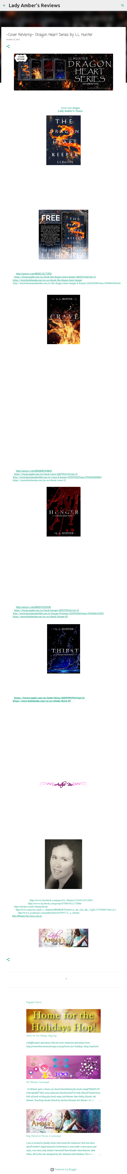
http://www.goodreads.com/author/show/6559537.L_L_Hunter (48, 912)
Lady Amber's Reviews (34, 5)
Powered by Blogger (65, 1170)
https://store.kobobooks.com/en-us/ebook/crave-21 (39, 480)
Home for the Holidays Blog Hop (41, 1036)
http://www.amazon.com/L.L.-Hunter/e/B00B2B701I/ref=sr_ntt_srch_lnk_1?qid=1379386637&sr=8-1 (66, 909)
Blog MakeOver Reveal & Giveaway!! (43, 1136)
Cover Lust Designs (70, 108)
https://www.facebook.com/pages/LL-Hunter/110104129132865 (61, 900)
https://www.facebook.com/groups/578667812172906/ (54, 903)
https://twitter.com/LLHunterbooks (31, 906)
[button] (8, 47)
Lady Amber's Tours (70, 110)
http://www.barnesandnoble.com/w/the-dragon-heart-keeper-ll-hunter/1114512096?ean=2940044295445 (67, 283)
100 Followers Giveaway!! (37, 1082)
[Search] (64, 5)
